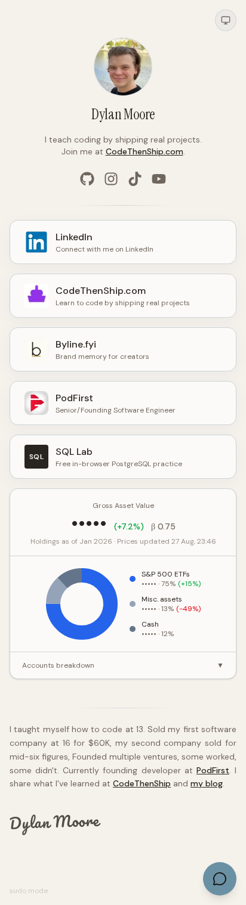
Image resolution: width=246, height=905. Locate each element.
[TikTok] (135, 179)
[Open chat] (219, 878)
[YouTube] (159, 179)
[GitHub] (87, 179)
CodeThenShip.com (144, 151)
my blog (206, 783)
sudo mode (29, 890)
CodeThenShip (142, 783)
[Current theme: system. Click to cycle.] (225, 20)
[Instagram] (111, 179)
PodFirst (212, 770)
